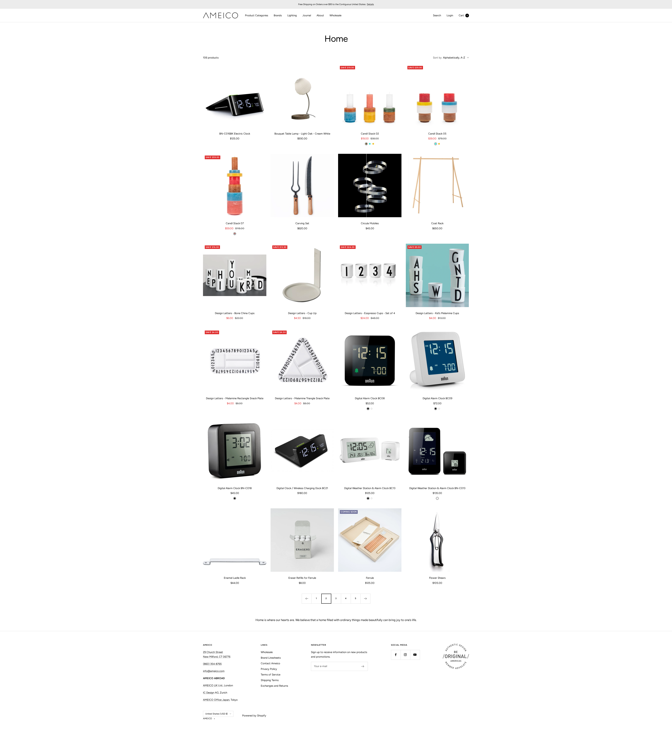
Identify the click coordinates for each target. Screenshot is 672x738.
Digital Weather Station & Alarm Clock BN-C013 (437, 488)
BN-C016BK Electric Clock (234, 133)
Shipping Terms (270, 680)
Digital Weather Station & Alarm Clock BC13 (369, 488)
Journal (306, 15)
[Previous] (307, 598)
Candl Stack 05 (437, 133)
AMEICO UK (210, 685)
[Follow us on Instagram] (405, 655)
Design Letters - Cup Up (302, 313)
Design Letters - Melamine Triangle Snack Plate (302, 398)
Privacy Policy (269, 669)
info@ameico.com (214, 671)
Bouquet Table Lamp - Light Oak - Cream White (302, 133)
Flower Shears (437, 577)
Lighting (292, 15)
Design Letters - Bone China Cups (234, 313)
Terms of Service (270, 674)
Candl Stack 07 (235, 223)
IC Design (208, 692)
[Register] (362, 666)
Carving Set (302, 223)
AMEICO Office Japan (216, 699)
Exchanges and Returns (274, 685)
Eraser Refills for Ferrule (302, 577)
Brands (278, 15)
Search (437, 15)
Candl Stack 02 (370, 133)
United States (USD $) (216, 713)
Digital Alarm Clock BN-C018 (235, 488)
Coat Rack (437, 223)
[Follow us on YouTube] (415, 655)
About (320, 15)
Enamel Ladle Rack (235, 577)
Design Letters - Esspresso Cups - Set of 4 (370, 313)
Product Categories (256, 15)
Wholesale (335, 15)
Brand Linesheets (271, 657)
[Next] (365, 598)
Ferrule (370, 577)
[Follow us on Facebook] (396, 655)
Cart (463, 15)
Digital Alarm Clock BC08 (370, 398)
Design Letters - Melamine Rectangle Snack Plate (234, 398)
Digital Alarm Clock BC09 (437, 398)
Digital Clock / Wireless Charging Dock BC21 (302, 488)
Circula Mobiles (370, 223)
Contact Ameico (270, 663)
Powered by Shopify (254, 715)
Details (370, 4)
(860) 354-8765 (212, 663)
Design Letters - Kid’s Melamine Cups (437, 313)
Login (450, 15)
